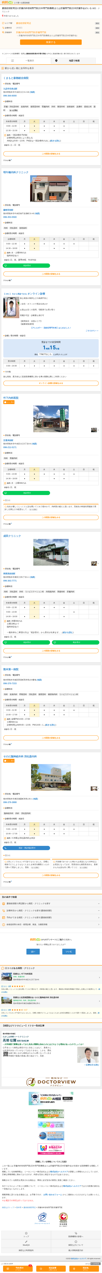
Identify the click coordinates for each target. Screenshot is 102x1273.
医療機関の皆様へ (75, 1236)
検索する (51, 42)
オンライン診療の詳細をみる (51, 383)
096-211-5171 (9, 447)
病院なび (7, 2)
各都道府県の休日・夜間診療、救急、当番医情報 (27, 924)
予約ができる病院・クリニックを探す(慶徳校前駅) (29, 917)
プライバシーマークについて (42, 1223)
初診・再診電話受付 (27, 848)
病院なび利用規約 (26, 1250)
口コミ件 (10, 402)
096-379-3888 (10, 802)
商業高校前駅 (9, 573)
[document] (51, 118)
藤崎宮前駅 (8, 210)
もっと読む (33, 509)
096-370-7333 (10, 683)
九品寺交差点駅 (10, 89)
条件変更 (96, 1263)
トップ (26, 1236)
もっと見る (14, 110)
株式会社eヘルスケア (59, 1172)
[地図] (32, 92)
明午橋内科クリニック (16, 172)
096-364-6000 (10, 96)
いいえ (69, 951)
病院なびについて (75, 1245)
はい (33, 951)
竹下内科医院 (10, 397)
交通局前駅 (8, 440)
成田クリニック (12, 536)
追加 (97, 28)
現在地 (85, 1268)
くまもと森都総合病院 (16, 78)
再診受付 (76, 642)
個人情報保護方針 (75, 1250)
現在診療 (52, 1268)
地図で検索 (74, 60)
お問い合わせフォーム (52, 1194)
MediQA (26, 1245)
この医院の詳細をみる (51, 154)
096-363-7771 (10, 581)
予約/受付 (20, 1268)
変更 (97, 23)
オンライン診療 (24, 293)
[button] (5, 1054)
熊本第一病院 (10, 669)
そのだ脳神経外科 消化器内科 (20, 756)
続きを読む (55, 141)
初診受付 (27, 265)
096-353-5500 (10, 217)
